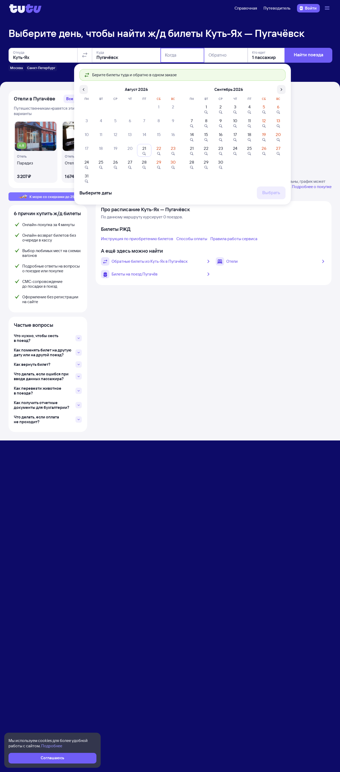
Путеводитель (277, 8)
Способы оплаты (191, 238)
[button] (72, 99)
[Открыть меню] (328, 8)
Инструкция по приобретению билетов (137, 238)
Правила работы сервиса (233, 238)
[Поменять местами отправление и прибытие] (84, 55)
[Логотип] (25, 8)
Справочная (246, 8)
